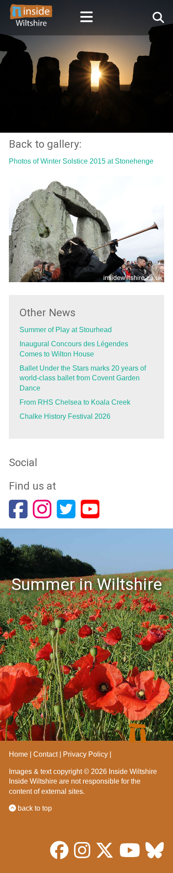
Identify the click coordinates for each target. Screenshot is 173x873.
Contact (45, 754)
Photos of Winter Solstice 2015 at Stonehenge (81, 161)
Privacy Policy (85, 754)
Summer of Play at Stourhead (66, 329)
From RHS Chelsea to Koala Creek (75, 402)
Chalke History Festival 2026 (65, 416)
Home (18, 754)
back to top (34, 808)
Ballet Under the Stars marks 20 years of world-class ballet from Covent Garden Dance (83, 378)
